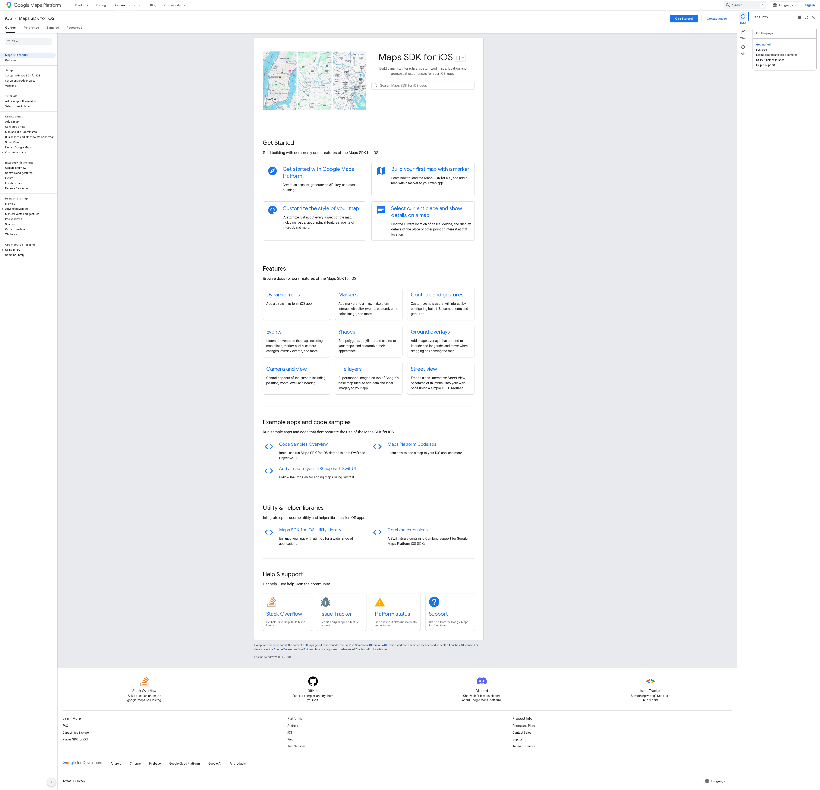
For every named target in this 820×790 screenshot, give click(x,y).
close (813, 17)
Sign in (810, 5)
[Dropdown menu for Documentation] (141, 5)
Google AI (214, 763)
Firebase (155, 763)
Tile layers (350, 369)
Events (274, 332)
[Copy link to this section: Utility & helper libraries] (329, 508)
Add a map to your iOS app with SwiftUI (317, 468)
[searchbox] (28, 41)
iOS (8, 18)
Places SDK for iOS (75, 739)
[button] (28, 152)
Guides (10, 27)
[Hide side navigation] (51, 782)
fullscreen (806, 17)
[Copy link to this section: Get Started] (300, 143)
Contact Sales (521, 732)
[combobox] (745, 5)
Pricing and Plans (524, 725)
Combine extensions (408, 530)
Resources (74, 27)
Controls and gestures (437, 295)
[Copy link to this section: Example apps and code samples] (356, 422)
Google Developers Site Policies (293, 649)
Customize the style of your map (321, 208)
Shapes (346, 332)
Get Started (684, 19)
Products (81, 5)
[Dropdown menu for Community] (186, 5)
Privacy (80, 781)
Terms (67, 781)
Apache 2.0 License (461, 645)
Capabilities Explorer (76, 732)
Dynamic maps (283, 295)
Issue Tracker (336, 614)
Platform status (392, 614)
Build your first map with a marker (430, 169)
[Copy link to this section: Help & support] (309, 574)
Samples (53, 27)
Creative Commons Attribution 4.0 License (370, 645)
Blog (153, 5)
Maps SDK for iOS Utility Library (310, 530)
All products (238, 763)
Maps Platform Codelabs (412, 444)
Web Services (296, 746)
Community (172, 5)
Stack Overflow (284, 614)
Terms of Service (524, 746)
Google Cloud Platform (184, 763)
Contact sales (717, 19)
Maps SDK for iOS (36, 18)
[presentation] (369, 143)
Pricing (101, 5)
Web (290, 739)
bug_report (799, 17)
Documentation (125, 5)
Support (438, 614)
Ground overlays (430, 332)
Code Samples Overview (303, 444)
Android (292, 725)
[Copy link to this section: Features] (291, 269)
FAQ (65, 725)
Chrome (135, 763)
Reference (31, 27)
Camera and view (286, 369)
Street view (424, 369)
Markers (348, 295)
